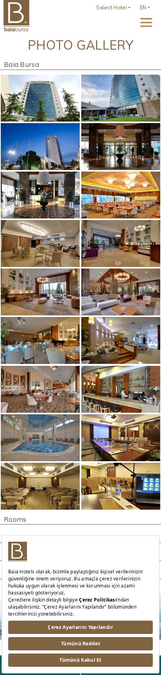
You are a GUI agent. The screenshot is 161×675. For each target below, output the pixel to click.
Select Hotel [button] (111, 7)
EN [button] (143, 7)
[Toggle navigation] (146, 22)
